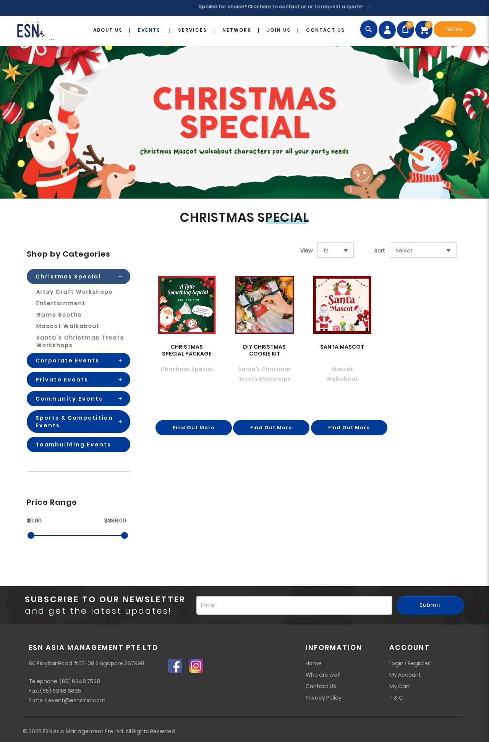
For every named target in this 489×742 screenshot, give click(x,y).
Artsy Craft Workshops (74, 292)
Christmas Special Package (187, 350)
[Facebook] (178, 665)
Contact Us (321, 686)
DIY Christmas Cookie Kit (264, 350)
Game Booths (59, 314)
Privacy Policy (324, 698)
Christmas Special (68, 276)
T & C (396, 698)
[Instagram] (199, 665)
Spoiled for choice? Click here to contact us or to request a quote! (265, 6)
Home (314, 663)
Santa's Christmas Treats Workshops (80, 341)
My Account (405, 675)
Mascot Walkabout (68, 326)
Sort (379, 250)
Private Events (62, 379)
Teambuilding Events (73, 444)
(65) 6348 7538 (80, 681)
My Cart (399, 686)
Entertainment (61, 303)
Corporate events (67, 360)
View (306, 250)
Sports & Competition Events (74, 421)
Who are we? (323, 675)
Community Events (69, 399)
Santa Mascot (342, 347)
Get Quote (455, 29)
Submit (430, 605)
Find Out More (194, 427)
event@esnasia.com (76, 700)
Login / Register (409, 663)
